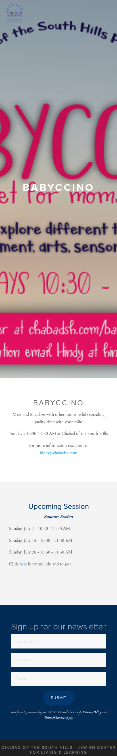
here (23, 564)
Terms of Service (54, 717)
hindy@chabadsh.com (59, 453)
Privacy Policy (92, 712)
